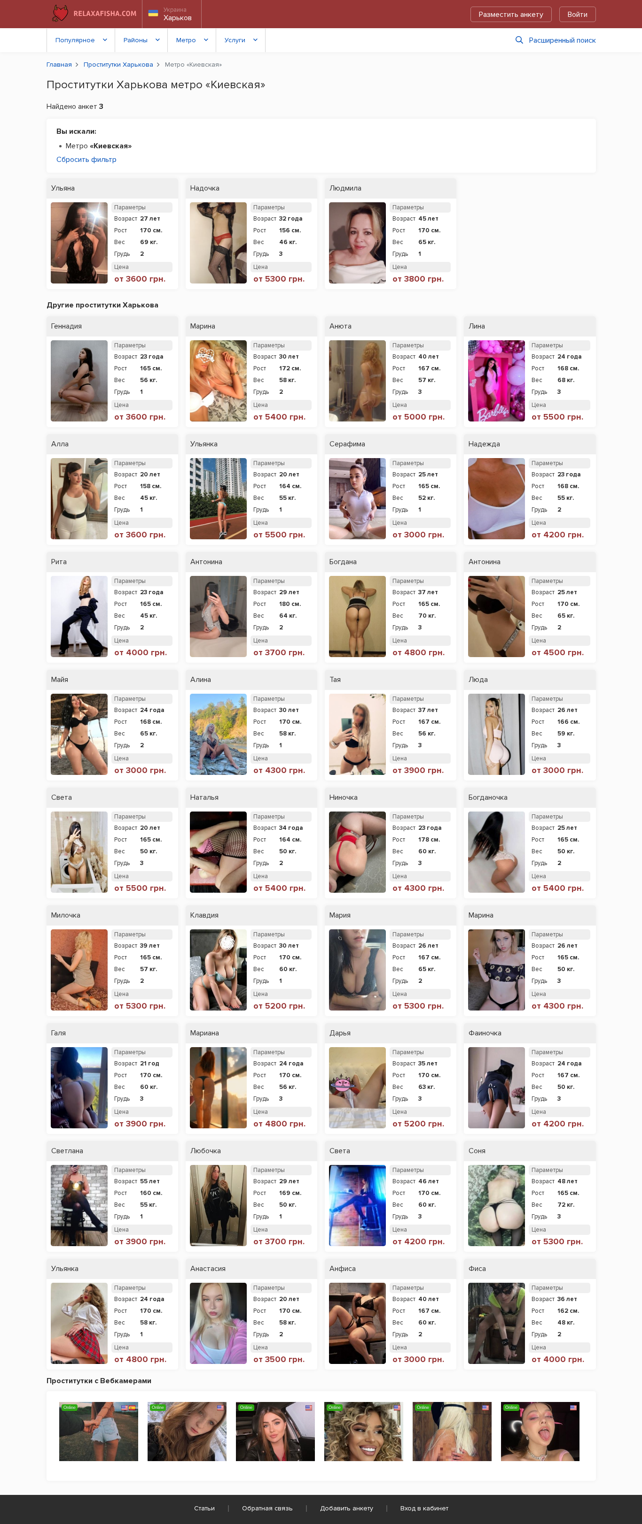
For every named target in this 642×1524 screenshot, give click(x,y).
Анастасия (208, 1268)
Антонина (206, 562)
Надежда (484, 444)
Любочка (205, 1151)
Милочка (65, 915)
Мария (340, 915)
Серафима (347, 444)
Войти (577, 14)
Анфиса (342, 1268)
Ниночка (343, 797)
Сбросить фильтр (86, 159)
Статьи (204, 1508)
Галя (58, 1033)
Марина (202, 326)
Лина (477, 326)
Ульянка (204, 444)
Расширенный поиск (562, 40)
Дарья (340, 1033)
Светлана (67, 1151)
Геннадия (66, 326)
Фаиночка (485, 1033)
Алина (200, 679)
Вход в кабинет (424, 1508)
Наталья (204, 797)
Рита (59, 562)
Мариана (204, 1033)
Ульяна (63, 188)
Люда (478, 679)
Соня (477, 1151)
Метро (186, 40)
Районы (136, 40)
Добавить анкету (346, 1508)
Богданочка (488, 797)
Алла (60, 444)
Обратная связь (267, 1508)
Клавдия (204, 915)
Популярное (75, 40)
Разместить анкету (511, 14)
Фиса (477, 1268)
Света (61, 797)
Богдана (343, 562)
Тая (335, 679)
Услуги (235, 40)
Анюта (340, 326)
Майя (59, 679)
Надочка (204, 188)
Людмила (345, 188)
